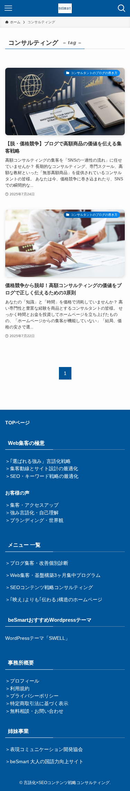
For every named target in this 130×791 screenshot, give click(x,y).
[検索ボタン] (121, 8)
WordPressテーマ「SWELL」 (37, 638)
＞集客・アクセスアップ (32, 505)
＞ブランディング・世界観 (34, 520)
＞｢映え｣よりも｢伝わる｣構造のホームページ (53, 599)
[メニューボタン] (8, 8)
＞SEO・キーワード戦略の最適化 (41, 476)
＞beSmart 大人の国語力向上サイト (44, 761)
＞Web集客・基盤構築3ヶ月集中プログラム (53, 575)
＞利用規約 (17, 688)
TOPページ (17, 422)
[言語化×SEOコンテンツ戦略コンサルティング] (65, 8)
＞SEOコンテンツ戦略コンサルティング (49, 587)
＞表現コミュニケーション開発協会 (44, 749)
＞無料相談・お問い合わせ (34, 711)
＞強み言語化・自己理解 (32, 512)
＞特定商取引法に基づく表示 (36, 703)
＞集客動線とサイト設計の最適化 (41, 468)
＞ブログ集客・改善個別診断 (36, 563)
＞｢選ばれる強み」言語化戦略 (38, 461)
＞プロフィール (22, 681)
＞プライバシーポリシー (32, 696)
